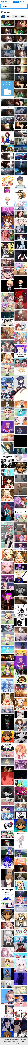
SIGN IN (22, 1)
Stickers (15, 16)
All (3, 16)
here (24, 1043)
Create (16, 1)
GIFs (8, 16)
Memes (22, 16)
